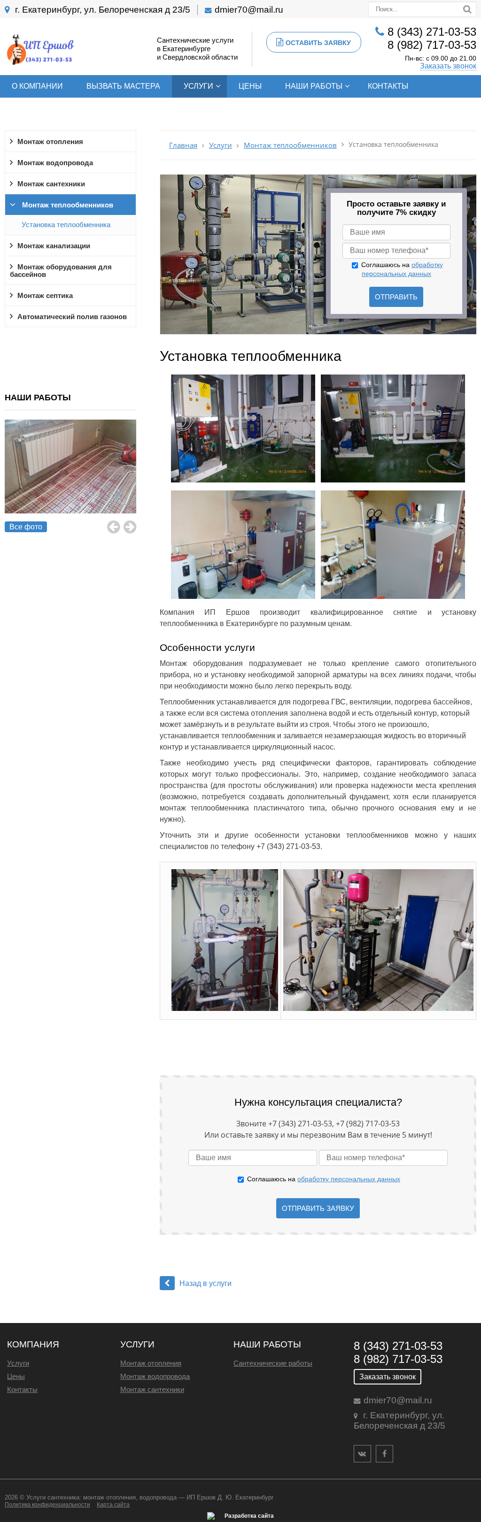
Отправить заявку (318, 1208)
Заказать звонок (448, 66)
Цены (250, 86)
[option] (70, 477)
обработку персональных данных (348, 1179)
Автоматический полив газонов (72, 317)
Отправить (396, 297)
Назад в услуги (205, 1283)
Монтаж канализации (53, 246)
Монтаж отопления (50, 141)
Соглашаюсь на (323, 1179)
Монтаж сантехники (51, 184)
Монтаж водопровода (55, 163)
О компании (37, 86)
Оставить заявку (318, 42)
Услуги (198, 86)
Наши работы (313, 86)
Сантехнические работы (272, 1363)
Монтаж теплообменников (66, 205)
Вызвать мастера (123, 86)
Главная (183, 145)
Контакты (388, 86)
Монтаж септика (45, 295)
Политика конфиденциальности (47, 1504)
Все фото (25, 527)
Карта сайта (113, 1504)
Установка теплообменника (66, 225)
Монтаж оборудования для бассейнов (61, 270)
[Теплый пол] (70, 477)
